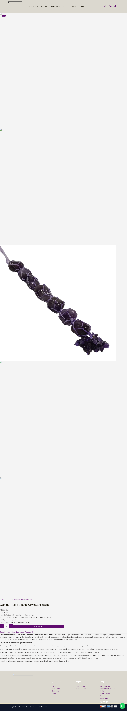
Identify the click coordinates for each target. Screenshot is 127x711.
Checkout (55, 691)
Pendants (20, 599)
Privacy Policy (105, 693)
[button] (37, 6)
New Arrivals (80, 686)
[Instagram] (101, 702)
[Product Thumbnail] (4, 16)
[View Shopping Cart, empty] (110, 7)
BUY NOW (38, 626)
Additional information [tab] (16, 632)
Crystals (13, 599)
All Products (31, 6)
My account (56, 688)
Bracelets (44, 6)
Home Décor (55, 6)
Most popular (81, 688)
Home (54, 686)
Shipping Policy (105, 686)
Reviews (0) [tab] (29, 632)
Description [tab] (4, 632)
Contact (74, 6)
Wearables (28, 599)
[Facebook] (107, 702)
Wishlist (82, 6)
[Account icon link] (115, 6)
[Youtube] (104, 702)
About (65, 6)
